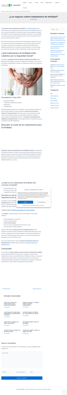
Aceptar (25, 202)
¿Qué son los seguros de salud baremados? (11, 322)
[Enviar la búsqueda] (57, 29)
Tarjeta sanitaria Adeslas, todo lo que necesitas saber (57, 66)
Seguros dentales (54, 107)
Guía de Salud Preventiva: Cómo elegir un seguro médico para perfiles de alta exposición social (58, 38)
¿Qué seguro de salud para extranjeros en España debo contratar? (12, 313)
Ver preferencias (41, 202)
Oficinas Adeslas (54, 96)
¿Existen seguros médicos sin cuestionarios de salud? (30, 312)
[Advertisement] (22, 139)
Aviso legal (38, 389)
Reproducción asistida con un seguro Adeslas (23, 210)
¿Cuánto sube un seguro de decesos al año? (12, 330)
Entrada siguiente (37, 288)
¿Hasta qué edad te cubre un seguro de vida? (31, 330)
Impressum (42, 205)
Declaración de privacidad (35, 205)
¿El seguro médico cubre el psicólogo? (31, 322)
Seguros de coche (54, 103)
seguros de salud (31, 28)
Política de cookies (26, 205)
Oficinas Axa (53, 98)
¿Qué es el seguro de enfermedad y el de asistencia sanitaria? (10, 304)
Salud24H (16, 5)
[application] (32, 2)
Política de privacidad (30, 389)
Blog (51, 93)
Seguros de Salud (9, 11)
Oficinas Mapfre (54, 100)
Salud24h (3, 11)
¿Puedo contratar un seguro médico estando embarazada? (31, 304)
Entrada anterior (5, 288)
